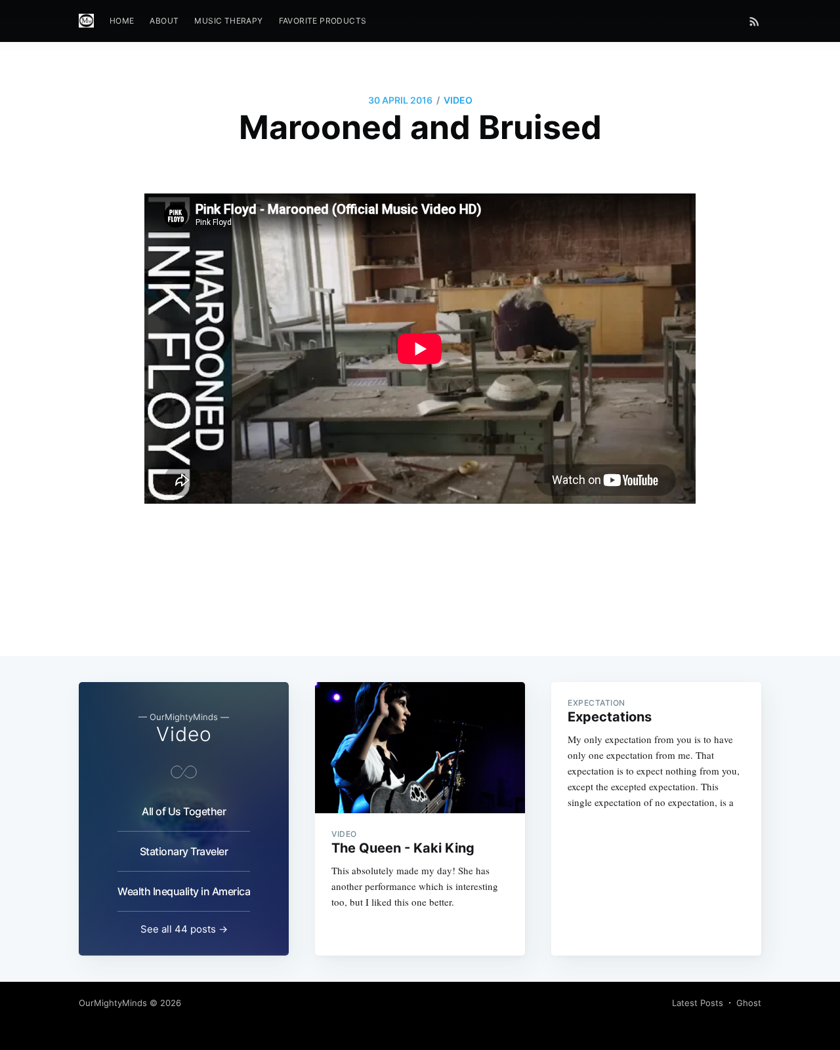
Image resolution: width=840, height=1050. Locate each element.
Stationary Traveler (184, 851)
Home (122, 21)
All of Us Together (184, 811)
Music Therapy (228, 21)
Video (458, 100)
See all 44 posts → (184, 929)
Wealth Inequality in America (183, 891)
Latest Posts (697, 1003)
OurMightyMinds (113, 1003)
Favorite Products (323, 21)
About (164, 21)
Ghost (748, 1003)
